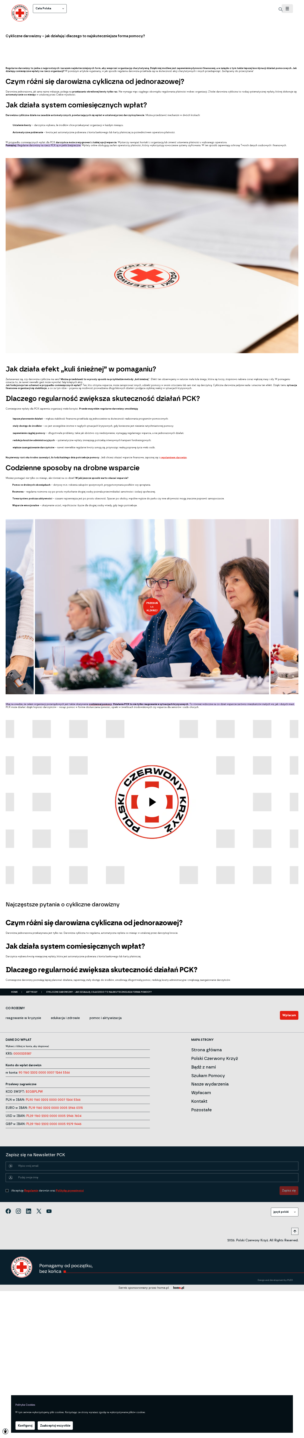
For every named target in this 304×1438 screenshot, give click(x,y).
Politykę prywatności (70, 1190)
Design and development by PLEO (275, 1280)
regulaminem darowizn (173, 457)
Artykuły (31, 992)
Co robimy (15, 1008)
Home (14, 992)
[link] (20, 13)
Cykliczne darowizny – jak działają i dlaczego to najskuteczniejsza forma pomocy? (99, 992)
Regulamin (31, 1190)
